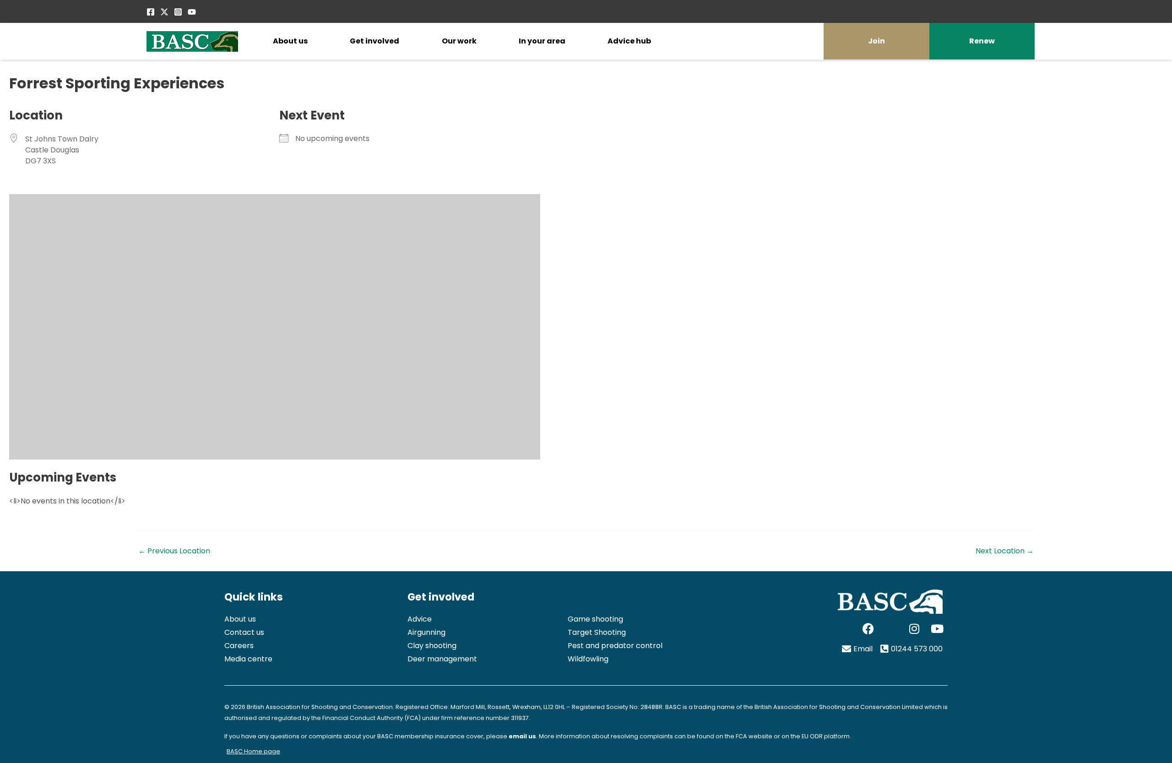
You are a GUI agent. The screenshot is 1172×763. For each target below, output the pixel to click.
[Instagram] (178, 12)
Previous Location (174, 551)
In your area (542, 41)
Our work (459, 41)
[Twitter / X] (164, 12)
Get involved (374, 41)
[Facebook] (150, 12)
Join (876, 41)
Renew (982, 41)
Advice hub (629, 41)
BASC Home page (253, 751)
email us (522, 736)
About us (290, 41)
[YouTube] (192, 12)
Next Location (1005, 551)
